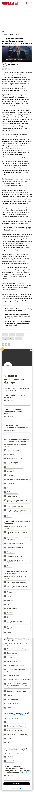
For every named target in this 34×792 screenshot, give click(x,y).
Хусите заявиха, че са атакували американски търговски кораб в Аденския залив (17, 323)
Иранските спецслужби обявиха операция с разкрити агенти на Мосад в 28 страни (17, 316)
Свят (3, 31)
